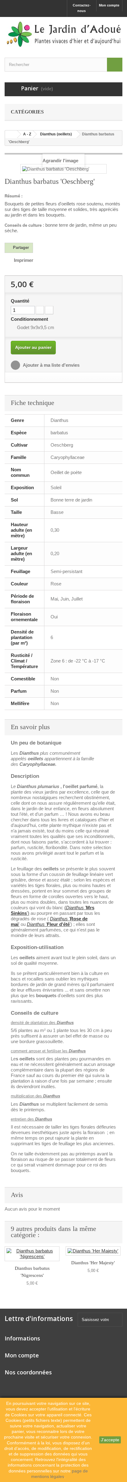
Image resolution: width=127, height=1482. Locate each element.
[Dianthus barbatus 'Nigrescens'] (32, 1253)
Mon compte (109, 5)
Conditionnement (30, 319)
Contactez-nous (82, 8)
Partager (20, 247)
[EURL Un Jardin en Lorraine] (63, 34)
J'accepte (110, 1439)
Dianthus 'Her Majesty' (93, 1262)
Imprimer (23, 260)
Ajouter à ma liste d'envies (51, 365)
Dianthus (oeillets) (56, 134)
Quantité (20, 300)
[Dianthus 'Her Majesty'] (93, 1251)
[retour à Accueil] (11, 134)
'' (49, 924)
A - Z (27, 134)
